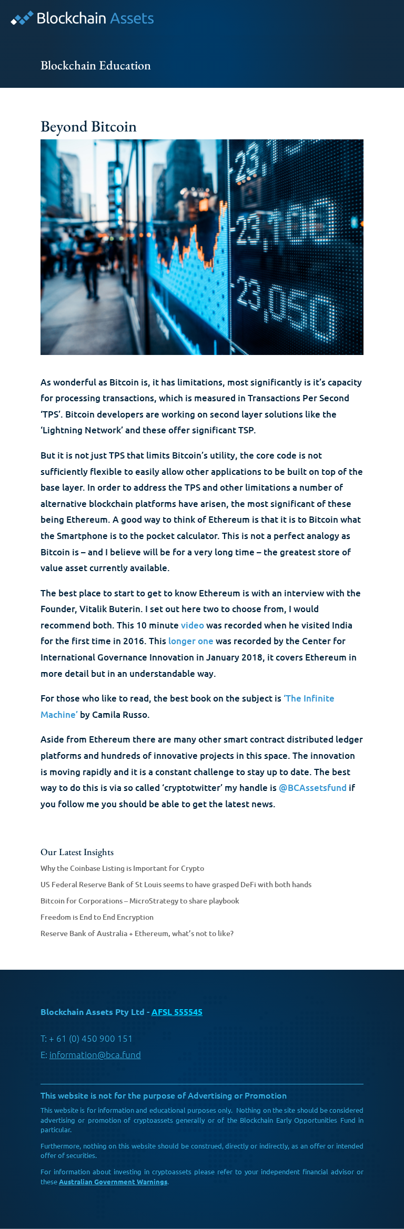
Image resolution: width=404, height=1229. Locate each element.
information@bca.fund (95, 1054)
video (192, 625)
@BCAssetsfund (313, 787)
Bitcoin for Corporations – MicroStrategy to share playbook (140, 901)
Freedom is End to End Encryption (97, 917)
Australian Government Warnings (113, 1181)
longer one (191, 641)
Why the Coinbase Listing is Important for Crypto (122, 868)
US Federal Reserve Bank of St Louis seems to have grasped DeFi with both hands (176, 884)
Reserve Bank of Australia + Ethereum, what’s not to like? (137, 933)
